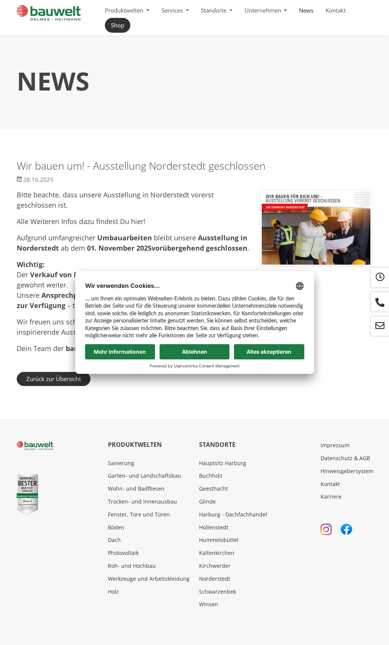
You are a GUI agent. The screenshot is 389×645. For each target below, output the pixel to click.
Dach (114, 539)
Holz (113, 591)
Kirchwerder (215, 565)
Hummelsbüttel (219, 539)
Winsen (208, 604)
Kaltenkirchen (216, 552)
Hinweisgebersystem (347, 471)
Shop (117, 25)
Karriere (331, 496)
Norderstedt (214, 578)
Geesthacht (213, 488)
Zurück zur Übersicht (53, 379)
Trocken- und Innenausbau (142, 501)
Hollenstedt (213, 527)
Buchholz (211, 475)
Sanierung (121, 463)
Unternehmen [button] (264, 10)
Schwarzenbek (217, 591)
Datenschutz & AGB (345, 458)
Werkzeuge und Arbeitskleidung (149, 578)
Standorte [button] (214, 10)
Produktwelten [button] (125, 10)
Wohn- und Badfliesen (136, 488)
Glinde (207, 501)
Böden (116, 527)
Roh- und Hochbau (132, 565)
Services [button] (172, 10)
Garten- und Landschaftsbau (144, 475)
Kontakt (336, 10)
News (306, 10)
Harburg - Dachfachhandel (233, 514)
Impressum (335, 445)
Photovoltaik (123, 552)
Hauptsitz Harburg (222, 463)
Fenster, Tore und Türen (139, 514)
